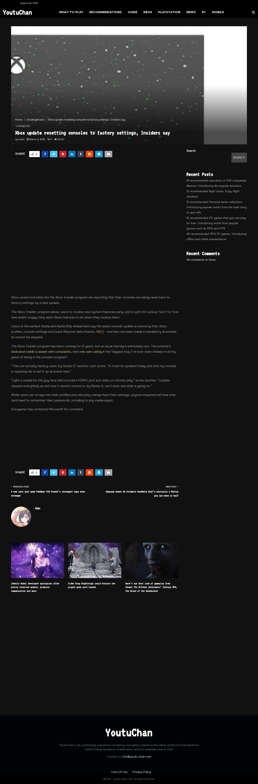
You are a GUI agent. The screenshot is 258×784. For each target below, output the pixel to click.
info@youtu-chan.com (137, 756)
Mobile (218, 12)
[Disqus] (94, 651)
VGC (99, 332)
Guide (132, 12)
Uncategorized (23, 126)
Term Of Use (119, 772)
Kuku (22, 139)
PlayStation (169, 12)
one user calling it (92, 351)
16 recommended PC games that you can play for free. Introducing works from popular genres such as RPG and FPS (216, 223)
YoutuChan (17, 12)
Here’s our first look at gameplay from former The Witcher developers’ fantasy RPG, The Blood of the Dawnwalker (151, 587)
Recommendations (105, 12)
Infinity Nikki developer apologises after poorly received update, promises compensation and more (35, 587)
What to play (71, 12)
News (191, 12)
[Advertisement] (94, 197)
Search (191, 150)
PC (204, 12)
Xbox (147, 12)
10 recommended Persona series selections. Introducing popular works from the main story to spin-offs (216, 207)
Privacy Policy (141, 772)
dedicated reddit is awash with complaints (41, 351)
